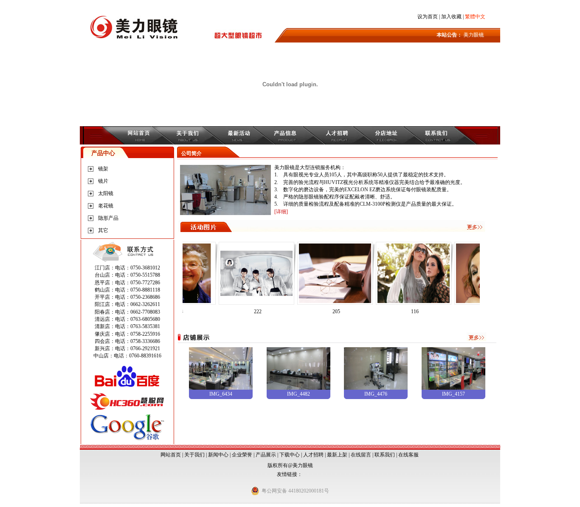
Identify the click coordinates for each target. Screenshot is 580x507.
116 (403, 311)
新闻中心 (218, 455)
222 (246, 311)
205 (325, 311)
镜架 (103, 169)
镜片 (103, 181)
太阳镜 (105, 193)
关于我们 (194, 455)
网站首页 (170, 455)
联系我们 (384, 455)
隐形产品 (108, 218)
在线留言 (361, 455)
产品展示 (266, 455)
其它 (103, 230)
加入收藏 (451, 17)
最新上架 (337, 455)
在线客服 (408, 455)
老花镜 (105, 206)
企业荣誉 (242, 455)
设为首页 (427, 17)
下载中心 (289, 455)
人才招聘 (313, 455)
